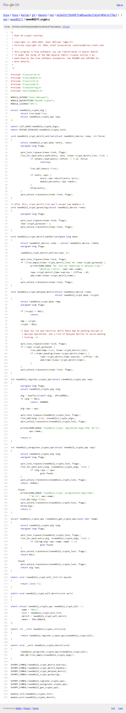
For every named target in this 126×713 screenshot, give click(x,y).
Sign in (119, 4)
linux (6, 15)
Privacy (26, 708)
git (33, 15)
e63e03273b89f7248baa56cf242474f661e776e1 (87, 15)
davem (42, 15)
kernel (25, 15)
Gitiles (19, 708)
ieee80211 (16, 19)
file (66, 26)
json (120, 708)
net (51, 15)
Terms (35, 708)
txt (113, 708)
